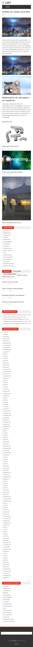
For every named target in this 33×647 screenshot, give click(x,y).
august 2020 (6, 455)
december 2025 (7, 343)
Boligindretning (7, 233)
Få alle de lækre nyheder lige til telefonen (12, 172)
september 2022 (7, 415)
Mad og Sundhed (7, 255)
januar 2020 (6, 470)
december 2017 (7, 516)
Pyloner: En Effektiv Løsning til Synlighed (12, 288)
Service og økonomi (8, 257)
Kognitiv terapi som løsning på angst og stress (14, 314)
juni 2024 (5, 382)
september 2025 (7, 349)
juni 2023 (5, 400)
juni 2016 (5, 555)
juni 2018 (5, 505)
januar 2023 (6, 409)
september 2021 (7, 426)
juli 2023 (5, 398)
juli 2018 (5, 503)
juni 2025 (5, 356)
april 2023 (5, 404)
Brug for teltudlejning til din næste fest (11, 222)
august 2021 (6, 428)
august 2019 (6, 479)
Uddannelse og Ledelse (8, 266)
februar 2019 (6, 492)
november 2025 (7, 345)
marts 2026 (6, 336)
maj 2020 (5, 461)
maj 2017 (5, 531)
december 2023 (7, 393)
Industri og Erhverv (7, 250)
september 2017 (7, 523)
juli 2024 (5, 380)
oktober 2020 (6, 450)
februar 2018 (6, 512)
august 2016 (6, 551)
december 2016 (7, 542)
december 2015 (7, 569)
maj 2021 (5, 435)
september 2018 (7, 501)
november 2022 (7, 413)
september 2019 (7, 477)
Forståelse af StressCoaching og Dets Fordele (13, 302)
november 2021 (7, 422)
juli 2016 (5, 553)
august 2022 (6, 417)
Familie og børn (7, 239)
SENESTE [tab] (7, 271)
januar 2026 (6, 341)
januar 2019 (6, 494)
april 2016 (5, 560)
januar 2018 (6, 514)
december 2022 (7, 411)
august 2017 (6, 525)
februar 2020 (6, 468)
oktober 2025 (6, 347)
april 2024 (5, 387)
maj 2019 (5, 485)
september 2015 (7, 575)
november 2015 (7, 571)
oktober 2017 (6, 520)
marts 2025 (6, 363)
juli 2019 (5, 481)
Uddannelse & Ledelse (8, 263)
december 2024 (7, 369)
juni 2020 (5, 459)
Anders (3, 14)
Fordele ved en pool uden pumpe (10, 282)
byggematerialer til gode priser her (10, 146)
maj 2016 (5, 558)
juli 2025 (5, 354)
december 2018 (7, 496)
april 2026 (5, 334)
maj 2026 (5, 332)
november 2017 (7, 518)
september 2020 (7, 452)
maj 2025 (5, 358)
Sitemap (17, 644)
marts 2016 (6, 562)
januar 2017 (6, 540)
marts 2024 (6, 389)
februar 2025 (6, 365)
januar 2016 (6, 566)
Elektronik (5, 237)
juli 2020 (5, 457)
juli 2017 (5, 527)
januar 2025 (6, 367)
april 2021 (5, 437)
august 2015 (6, 577)
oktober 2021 (6, 424)
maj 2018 (5, 507)
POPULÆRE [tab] (17, 271)
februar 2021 (6, 441)
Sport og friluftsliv (7, 259)
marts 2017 (6, 536)
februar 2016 (6, 564)
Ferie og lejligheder (7, 241)
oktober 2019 (6, 474)
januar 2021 (6, 444)
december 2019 (7, 472)
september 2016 (7, 549)
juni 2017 (5, 529)
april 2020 (5, 463)
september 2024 (7, 376)
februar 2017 (6, 538)
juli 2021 (5, 430)
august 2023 (6, 395)
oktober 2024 (6, 373)
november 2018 (7, 498)
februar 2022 (6, 419)
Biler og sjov (6, 230)
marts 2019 (6, 490)
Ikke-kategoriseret (7, 248)
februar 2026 (6, 338)
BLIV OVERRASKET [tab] (10, 274)
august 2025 (6, 352)
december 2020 (7, 446)
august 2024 (6, 378)
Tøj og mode (6, 261)
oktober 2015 (6, 573)
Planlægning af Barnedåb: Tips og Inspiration (13, 295)
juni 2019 (5, 483)
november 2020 (7, 448)
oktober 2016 (6, 547)
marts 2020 (6, 466)
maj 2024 (5, 384)
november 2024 (7, 371)
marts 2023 (6, 406)
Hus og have (6, 246)
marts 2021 (6, 439)
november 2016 (7, 544)
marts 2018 (6, 509)
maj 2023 (5, 402)
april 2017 (5, 534)
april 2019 (5, 488)
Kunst (4, 252)
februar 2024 (6, 391)
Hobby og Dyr (6, 244)
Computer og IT (7, 235)
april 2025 (5, 360)
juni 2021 (5, 433)
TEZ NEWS (13, 640)
